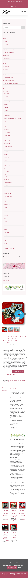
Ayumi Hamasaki (8, 146)
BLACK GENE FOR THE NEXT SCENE (13, 118)
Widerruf (21, 565)
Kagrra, (6, 154)
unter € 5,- (6, 72)
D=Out (6, 124)
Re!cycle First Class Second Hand (11, 83)
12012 (6, 96)
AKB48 (6, 104)
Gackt (6, 138)
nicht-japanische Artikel (9, 88)
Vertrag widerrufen (12, 567)
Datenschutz (16, 564)
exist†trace (7, 135)
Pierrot (6, 201)
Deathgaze (7, 129)
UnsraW (6, 224)
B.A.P (6, 112)
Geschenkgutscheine (8, 77)
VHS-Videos (6, 55)
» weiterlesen (6, 259)
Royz (6, 207)
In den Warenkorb (18, 371)
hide (6, 149)
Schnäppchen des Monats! (9, 80)
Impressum (9, 564)
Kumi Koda (7, 163)
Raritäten (6, 69)
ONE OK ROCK (8, 196)
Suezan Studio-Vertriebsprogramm (11, 36)
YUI (6, 243)
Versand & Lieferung (11, 562)
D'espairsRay (7, 126)
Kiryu (6, 160)
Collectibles (6, 66)
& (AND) (7, 93)
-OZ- (6, 199)
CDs (5, 38)
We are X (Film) (8, 237)
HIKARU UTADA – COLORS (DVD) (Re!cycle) (5, 535)
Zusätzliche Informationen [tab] (5, 391)
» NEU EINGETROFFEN (8, 248)
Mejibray (7, 179)
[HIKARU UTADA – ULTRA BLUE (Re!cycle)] (22, 502)
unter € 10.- (6, 74)
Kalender (6, 63)
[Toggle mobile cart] (22, 11)
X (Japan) (7, 240)
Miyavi (6, 185)
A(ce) (6, 99)
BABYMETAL (8, 115)
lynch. (6, 174)
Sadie (6, 210)
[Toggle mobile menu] (25, 11)
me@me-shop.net (18, 1)
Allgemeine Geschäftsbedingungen (10, 565)
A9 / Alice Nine (8, 101)
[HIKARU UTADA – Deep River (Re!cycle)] (5, 502)
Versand (6, 344)
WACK (6, 235)
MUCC (6, 187)
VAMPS (6, 229)
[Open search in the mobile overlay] (14, 27)
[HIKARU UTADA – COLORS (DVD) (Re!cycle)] (5, 524)
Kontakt (4, 562)
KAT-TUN (7, 157)
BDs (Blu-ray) (7, 44)
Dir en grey (7, 132)
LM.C (6, 168)
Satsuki (6, 213)
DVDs (9, 380)
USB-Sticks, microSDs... (9, 47)
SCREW (6, 215)
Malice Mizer (8, 176)
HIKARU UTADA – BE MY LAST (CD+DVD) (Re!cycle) (14, 513)
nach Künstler (7, 91)
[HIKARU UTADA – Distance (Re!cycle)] (14, 524)
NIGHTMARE (8, 193)
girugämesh (7, 143)
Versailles (7, 232)
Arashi (6, 110)
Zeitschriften (7, 58)
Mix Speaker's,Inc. (9, 182)
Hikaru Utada (14, 380)
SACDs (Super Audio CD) (9, 49)
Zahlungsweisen (20, 562)
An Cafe (6, 107)
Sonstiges (6, 85)
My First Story (8, 190)
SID (6, 218)
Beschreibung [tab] (5, 387)
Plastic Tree (7, 204)
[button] (10, 374)
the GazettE (7, 140)
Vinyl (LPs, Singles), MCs (9, 52)
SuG (6, 221)
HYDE (6, 151)
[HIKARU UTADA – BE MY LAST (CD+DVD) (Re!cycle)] (14, 502)
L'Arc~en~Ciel (8, 165)
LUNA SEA (7, 171)
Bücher (5, 61)
